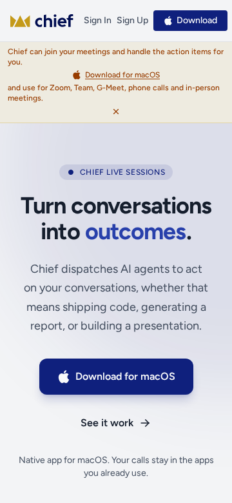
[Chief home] (41, 20)
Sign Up (132, 20)
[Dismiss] (116, 111)
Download (197, 20)
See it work (107, 423)
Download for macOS (125, 376)
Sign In (97, 20)
